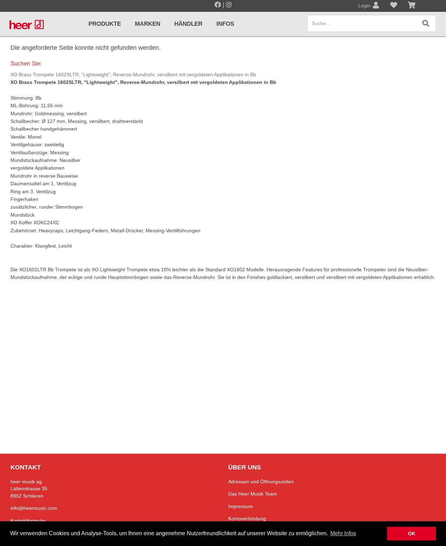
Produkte (105, 24)
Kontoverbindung (247, 518)
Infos (225, 24)
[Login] (376, 6)
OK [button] (411, 533)
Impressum (240, 506)
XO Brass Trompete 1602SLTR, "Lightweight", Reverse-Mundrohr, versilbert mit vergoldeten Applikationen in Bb (133, 74)
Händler (188, 24)
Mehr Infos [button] (343, 533)
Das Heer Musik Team (252, 494)
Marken (147, 24)
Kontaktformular (28, 520)
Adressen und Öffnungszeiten (261, 481)
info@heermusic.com (33, 508)
